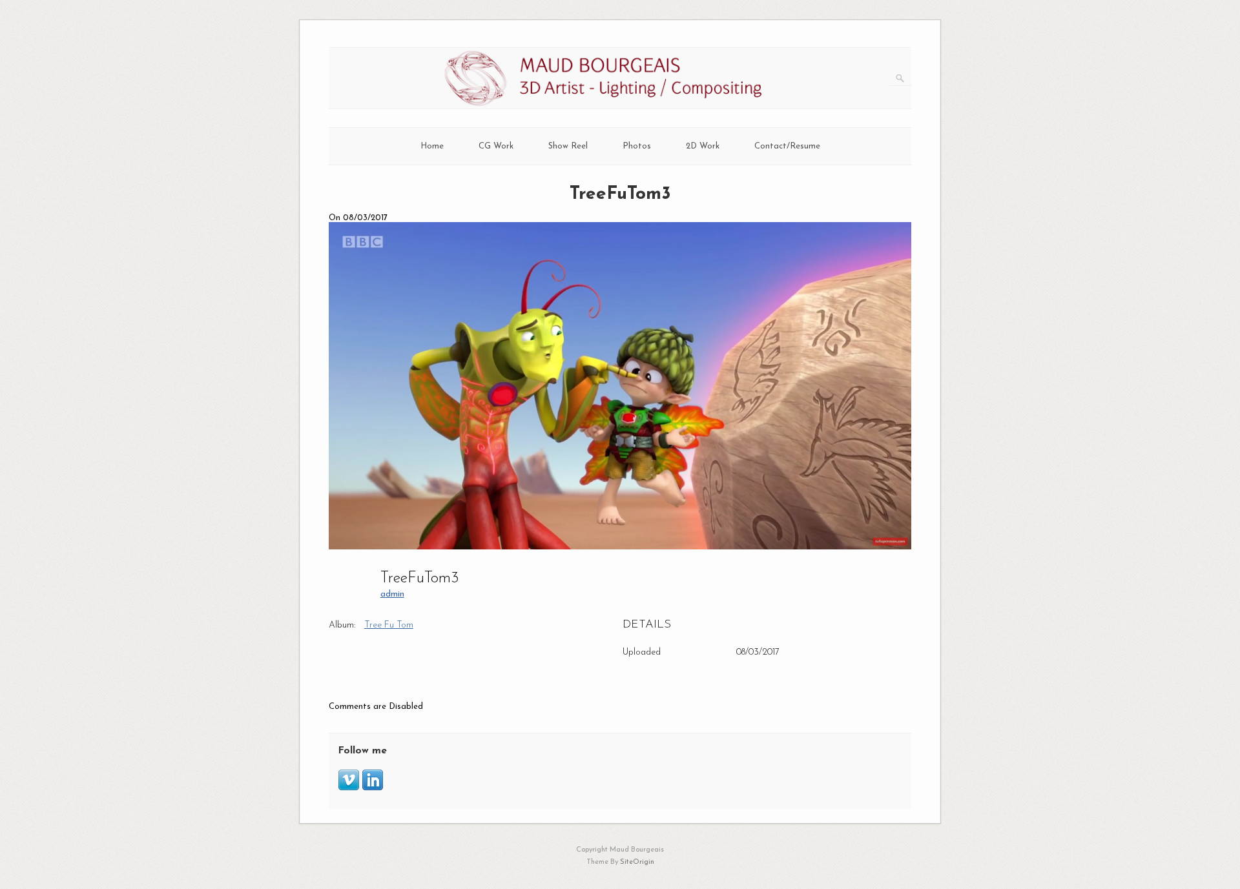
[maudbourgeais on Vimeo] (348, 788)
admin (392, 594)
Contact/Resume (787, 146)
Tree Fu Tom (388, 625)
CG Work (496, 146)
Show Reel (568, 146)
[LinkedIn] (372, 788)
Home (432, 146)
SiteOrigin (637, 862)
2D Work (702, 146)
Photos (637, 146)
